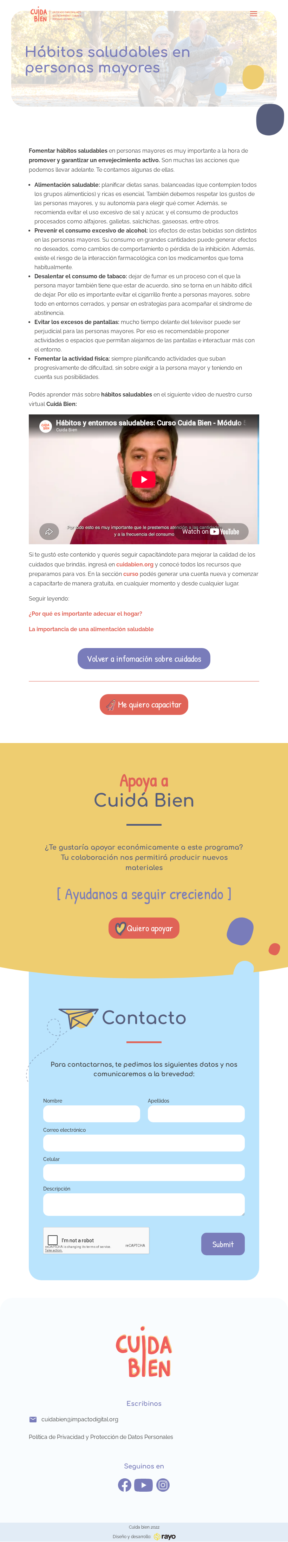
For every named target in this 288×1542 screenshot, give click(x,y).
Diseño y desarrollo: (132, 1536)
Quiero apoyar (150, 928)
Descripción (56, 1189)
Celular (51, 1159)
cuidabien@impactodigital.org (79, 1419)
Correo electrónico (64, 1130)
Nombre (52, 1101)
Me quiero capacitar (150, 704)
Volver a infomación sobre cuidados (144, 658)
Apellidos (158, 1101)
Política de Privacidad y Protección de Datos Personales (101, 1437)
